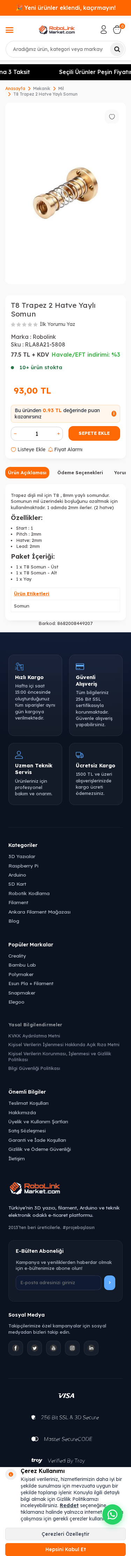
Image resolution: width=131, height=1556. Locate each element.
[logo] (57, 30)
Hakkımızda (22, 1112)
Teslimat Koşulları (28, 1103)
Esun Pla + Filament (30, 983)
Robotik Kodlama (29, 893)
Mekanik (41, 88)
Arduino (17, 875)
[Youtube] (53, 1348)
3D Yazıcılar (21, 856)
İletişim (16, 1158)
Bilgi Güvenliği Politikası (34, 1068)
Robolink (44, 336)
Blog (13, 921)
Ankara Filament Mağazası (39, 912)
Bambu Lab (22, 965)
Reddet (69, 1505)
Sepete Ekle (94, 433)
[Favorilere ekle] (112, 117)
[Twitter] (34, 1348)
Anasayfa (15, 88)
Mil (61, 88)
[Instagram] (72, 1348)
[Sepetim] (117, 29)
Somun (21, 606)
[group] (65, 193)
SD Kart (17, 884)
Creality (17, 956)
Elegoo (16, 1002)
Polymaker (21, 974)
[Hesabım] (103, 29)
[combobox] (65, 49)
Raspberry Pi (23, 866)
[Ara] (117, 49)
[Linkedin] (91, 1348)
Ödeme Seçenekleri (80, 472)
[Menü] (9, 30)
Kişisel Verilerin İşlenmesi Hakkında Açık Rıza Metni (63, 1044)
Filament (18, 902)
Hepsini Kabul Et (65, 1549)
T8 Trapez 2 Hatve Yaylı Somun (45, 94)
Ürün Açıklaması (27, 472)
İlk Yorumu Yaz (57, 324)
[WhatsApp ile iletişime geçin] (112, 1514)
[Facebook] (15, 1348)
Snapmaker (21, 993)
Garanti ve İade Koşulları (37, 1140)
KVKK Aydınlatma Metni (34, 1035)
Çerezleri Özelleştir (65, 1534)
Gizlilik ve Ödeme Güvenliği (39, 1149)
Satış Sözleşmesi (27, 1130)
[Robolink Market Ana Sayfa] (65, 1189)
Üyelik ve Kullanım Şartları (38, 1121)
